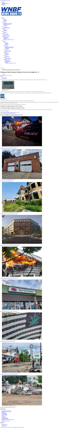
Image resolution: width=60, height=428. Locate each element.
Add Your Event (7, 56)
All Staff (6, 42)
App (2, 26)
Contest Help (5, 30)
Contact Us (5, 59)
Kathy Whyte (2, 75)
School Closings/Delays (7, 35)
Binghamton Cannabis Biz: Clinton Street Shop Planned (7, 341)
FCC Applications (4, 414)
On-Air (3, 18)
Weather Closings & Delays (5, 3)
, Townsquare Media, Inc (16, 427)
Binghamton (5, 112)
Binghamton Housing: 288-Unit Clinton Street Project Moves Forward (9, 245)
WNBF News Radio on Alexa (7, 24)
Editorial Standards (4, 413)
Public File (3, 412)
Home (3, 17)
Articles (4, 113)
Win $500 (3, 4)
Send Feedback (6, 37)
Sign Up (5, 29)
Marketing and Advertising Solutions (6, 411)
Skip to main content (3, 0)
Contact (3, 420)
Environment (7, 113)
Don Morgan (5, 20)
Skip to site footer (8, 0)
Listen (4, 45)
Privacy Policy (4, 417)
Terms (3, 415)
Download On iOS (7, 50)
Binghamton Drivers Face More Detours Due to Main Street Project (9, 374)
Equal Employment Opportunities (6, 410)
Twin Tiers (17, 112)
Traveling (14, 113)
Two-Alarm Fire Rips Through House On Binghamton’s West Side (9, 278)
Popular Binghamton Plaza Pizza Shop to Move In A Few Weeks (8, 311)
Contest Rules (7, 53)
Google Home (7, 48)
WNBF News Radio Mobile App (8, 23)
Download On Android (8, 51)
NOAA (15, 112)
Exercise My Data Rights (5, 418)
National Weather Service (10, 112)
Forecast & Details (6, 34)
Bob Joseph (5, 21)
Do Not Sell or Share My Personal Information (8, 419)
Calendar (5, 32)
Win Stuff (3, 28)
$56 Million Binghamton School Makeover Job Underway (7, 407)
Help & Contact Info (6, 36)
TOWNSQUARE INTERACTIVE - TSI (9, 39)
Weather (3, 33)
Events (3, 31)
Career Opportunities (8, 61)
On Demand (5, 25)
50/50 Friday (3, 2)
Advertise (6, 62)
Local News (10, 113)
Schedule (5, 19)
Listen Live (5, 22)
